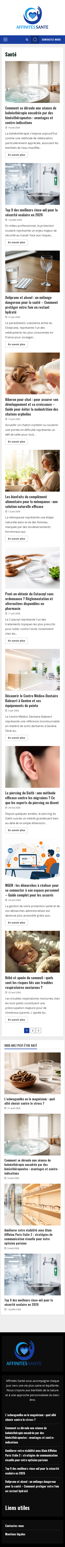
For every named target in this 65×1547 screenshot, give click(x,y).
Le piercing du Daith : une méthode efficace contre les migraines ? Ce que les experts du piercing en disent (32, 767)
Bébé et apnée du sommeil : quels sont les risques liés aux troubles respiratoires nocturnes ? (32, 952)
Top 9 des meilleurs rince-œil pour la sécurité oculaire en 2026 (32, 184)
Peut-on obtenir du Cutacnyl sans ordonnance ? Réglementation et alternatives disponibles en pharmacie (32, 568)
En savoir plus (18, 155)
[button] (5, 39)
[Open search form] (27, 39)
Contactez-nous (51, 39)
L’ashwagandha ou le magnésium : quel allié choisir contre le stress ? (29, 1101)
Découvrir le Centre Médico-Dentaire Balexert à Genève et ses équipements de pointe (32, 670)
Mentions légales (15, 1534)
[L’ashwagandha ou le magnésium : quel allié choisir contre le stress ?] (32, 1073)
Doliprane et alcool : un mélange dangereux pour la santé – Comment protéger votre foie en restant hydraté (32, 271)
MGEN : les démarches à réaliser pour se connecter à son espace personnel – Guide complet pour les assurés (32, 859)
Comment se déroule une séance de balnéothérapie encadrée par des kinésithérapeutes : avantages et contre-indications (32, 82)
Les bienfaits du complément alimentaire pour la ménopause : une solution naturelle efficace (32, 471)
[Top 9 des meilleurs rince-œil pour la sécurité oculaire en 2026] (32, 1274)
